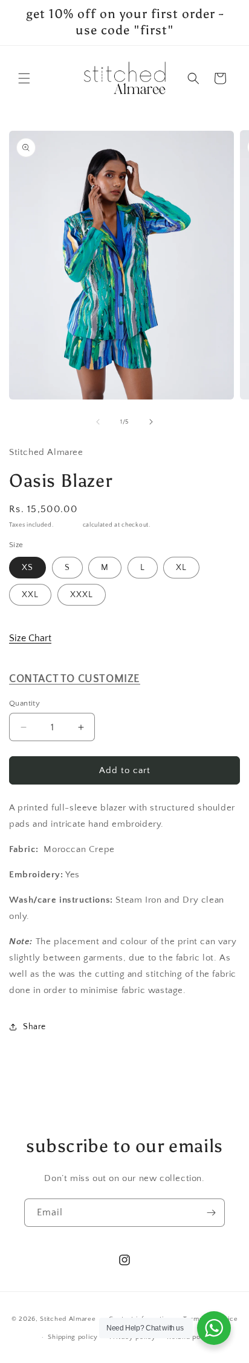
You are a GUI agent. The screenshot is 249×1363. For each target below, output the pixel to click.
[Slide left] (98, 422)
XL (181, 567)
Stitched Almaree (67, 1318)
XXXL (81, 595)
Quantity (24, 703)
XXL (30, 595)
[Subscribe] (211, 1212)
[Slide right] (151, 422)
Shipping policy (73, 1337)
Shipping (68, 525)
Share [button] (34, 1027)
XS (27, 567)
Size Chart (30, 638)
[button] (24, 78)
